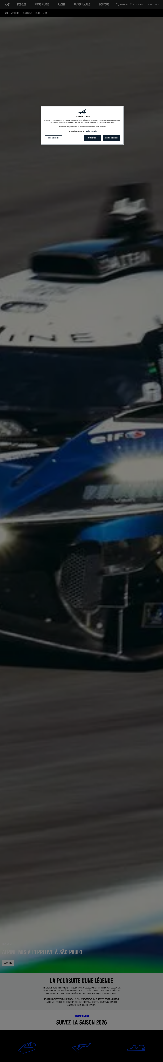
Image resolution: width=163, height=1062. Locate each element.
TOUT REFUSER (92, 138)
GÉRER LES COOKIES (53, 138)
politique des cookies (91, 131)
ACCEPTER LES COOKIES (111, 138)
